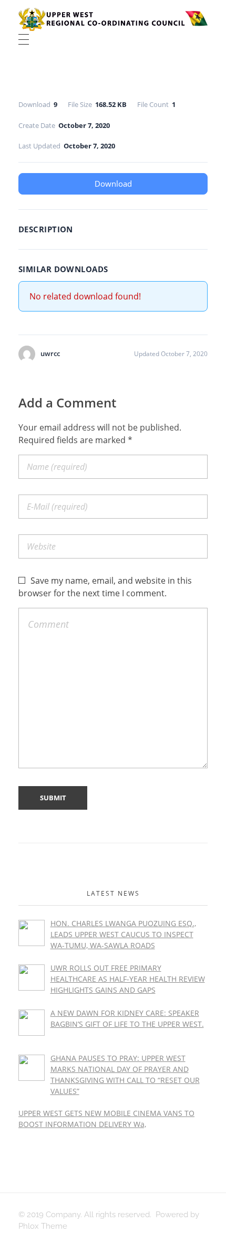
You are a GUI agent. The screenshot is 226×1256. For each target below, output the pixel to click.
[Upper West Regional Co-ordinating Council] (113, 19)
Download (113, 183)
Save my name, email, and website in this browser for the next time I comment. (105, 587)
